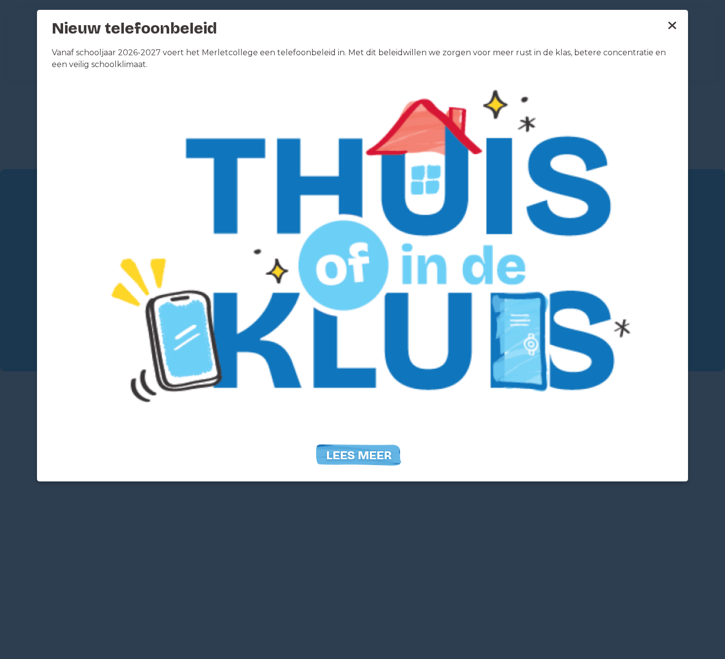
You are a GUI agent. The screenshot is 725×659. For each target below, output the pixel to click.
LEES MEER (359, 455)
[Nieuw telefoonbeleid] (362, 259)
